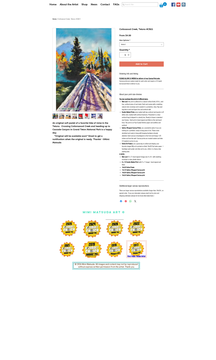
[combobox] (141, 44)
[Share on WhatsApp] (130, 201)
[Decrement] (122, 54)
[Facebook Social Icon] (173, 5)
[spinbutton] (125, 54)
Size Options (124, 40)
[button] (163, 4)
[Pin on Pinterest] (125, 201)
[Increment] (129, 54)
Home (54, 19)
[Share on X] (135, 201)
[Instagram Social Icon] (184, 5)
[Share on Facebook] (121, 201)
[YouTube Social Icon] (178, 5)
